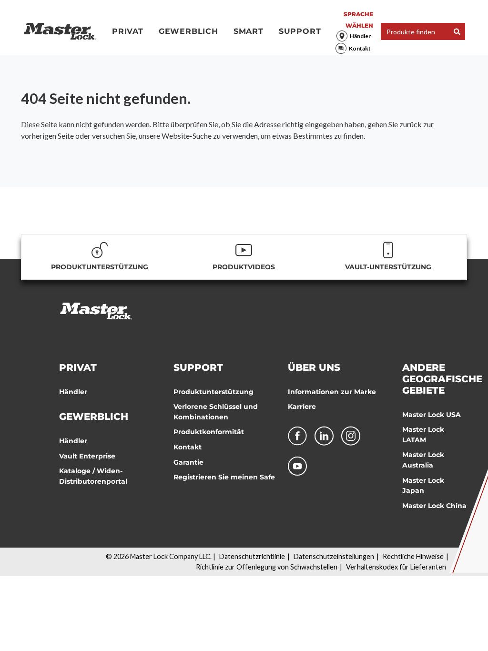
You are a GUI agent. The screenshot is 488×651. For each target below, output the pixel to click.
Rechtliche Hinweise (413, 556)
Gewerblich (188, 31)
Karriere (302, 406)
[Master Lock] (60, 31)
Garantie (188, 462)
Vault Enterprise (87, 456)
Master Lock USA (431, 414)
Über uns (314, 367)
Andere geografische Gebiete (442, 379)
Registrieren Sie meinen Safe (224, 477)
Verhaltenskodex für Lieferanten (396, 567)
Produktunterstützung (213, 391)
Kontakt (360, 48)
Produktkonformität (208, 431)
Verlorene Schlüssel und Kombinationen (215, 411)
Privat (127, 31)
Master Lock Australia (423, 459)
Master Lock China (434, 505)
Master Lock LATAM (423, 434)
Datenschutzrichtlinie (252, 556)
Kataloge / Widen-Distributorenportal (93, 476)
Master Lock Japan (423, 485)
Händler (360, 36)
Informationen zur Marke (332, 391)
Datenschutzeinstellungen (334, 556)
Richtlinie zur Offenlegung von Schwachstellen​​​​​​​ (266, 567)
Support (300, 31)
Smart (249, 31)
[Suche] (457, 31)
